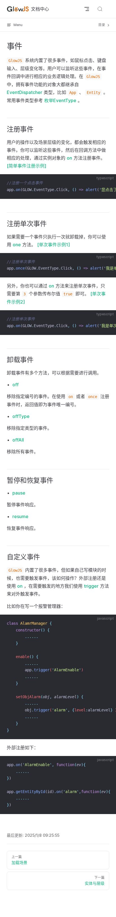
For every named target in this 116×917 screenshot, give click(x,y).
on (69, 158)
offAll (18, 440)
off (15, 384)
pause (18, 493)
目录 (102, 25)
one (17, 244)
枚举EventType (60, 100)
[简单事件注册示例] (26, 166)
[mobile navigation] (86, 9)
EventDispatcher (24, 92)
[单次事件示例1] (53, 244)
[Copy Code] (107, 183)
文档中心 (40, 9)
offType (21, 416)
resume (20, 516)
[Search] (107, 9)
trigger (91, 586)
